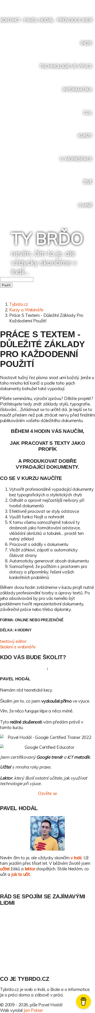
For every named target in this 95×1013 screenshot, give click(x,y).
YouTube (73, 4)
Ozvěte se (47, 793)
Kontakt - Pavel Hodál (27, 20)
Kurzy (85, 135)
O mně (85, 205)
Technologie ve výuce (65, 66)
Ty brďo (47, 238)
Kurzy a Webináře (26, 309)
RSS (82, 4)
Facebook (64, 4)
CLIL (87, 112)
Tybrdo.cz (18, 304)
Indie (86, 43)
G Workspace (76, 159)
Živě (87, 182)
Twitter (56, 4)
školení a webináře (17, 647)
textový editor (13, 641)
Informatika (77, 89)
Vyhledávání (91, 4)
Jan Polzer (33, 1010)
